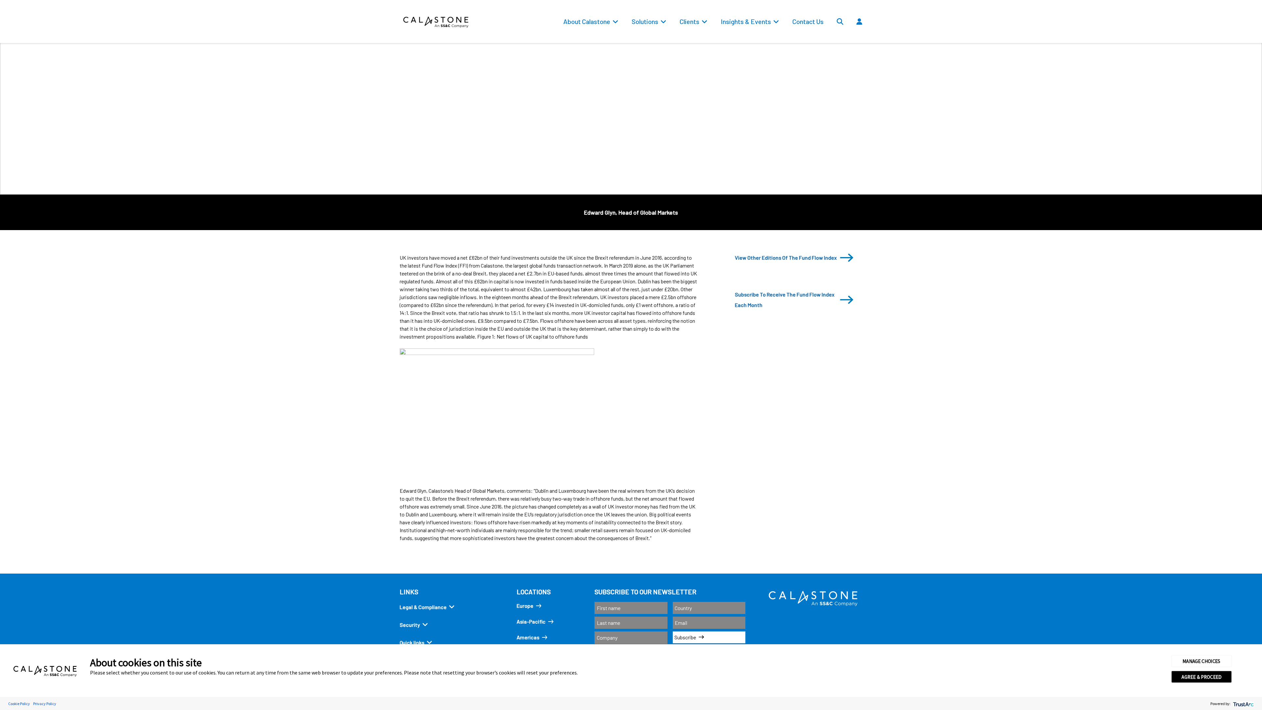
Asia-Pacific (531, 621)
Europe (525, 606)
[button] (878, 36)
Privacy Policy (44, 703)
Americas (528, 637)
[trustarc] (1242, 703)
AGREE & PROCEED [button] (1201, 677)
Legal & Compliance (423, 607)
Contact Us (808, 21)
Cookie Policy (19, 703)
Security (410, 625)
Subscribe (685, 637)
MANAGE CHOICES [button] (1201, 661)
